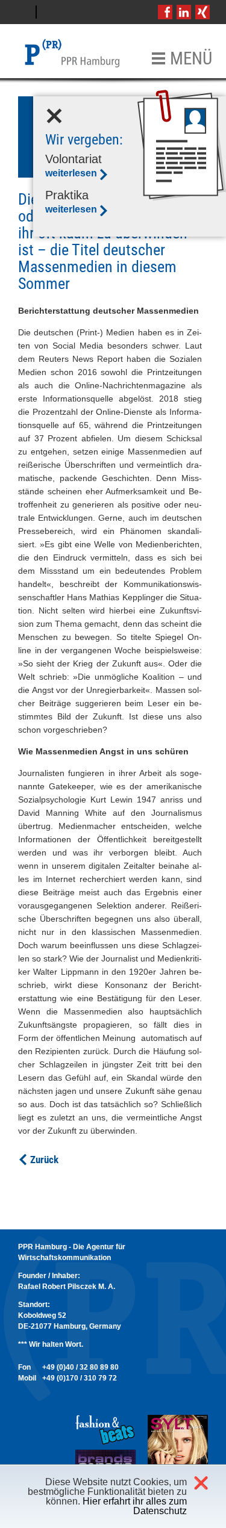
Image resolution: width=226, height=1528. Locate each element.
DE (21, 12)
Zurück (44, 1160)
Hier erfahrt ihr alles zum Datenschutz (135, 1506)
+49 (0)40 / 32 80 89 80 (80, 1367)
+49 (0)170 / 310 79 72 (79, 1378)
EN (52, 12)
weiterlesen (71, 173)
